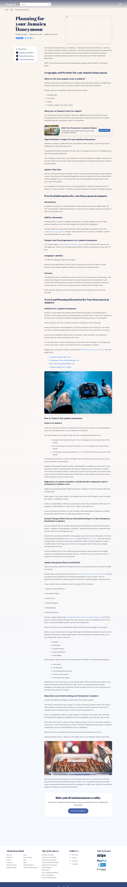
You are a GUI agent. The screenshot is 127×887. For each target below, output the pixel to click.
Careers (8, 860)
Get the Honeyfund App (30, 867)
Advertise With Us (28, 865)
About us (9, 855)
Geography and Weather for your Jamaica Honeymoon (34, 52)
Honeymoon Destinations (22, 9)
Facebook (75, 855)
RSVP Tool (9, 857)
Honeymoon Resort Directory (50, 862)
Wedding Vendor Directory (49, 865)
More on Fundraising (48, 875)
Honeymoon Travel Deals (49, 857)
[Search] (49, 4)
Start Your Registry (78, 811)
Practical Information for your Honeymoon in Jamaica (33, 56)
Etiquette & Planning (47, 855)
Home (6, 9)
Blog (12, 9)
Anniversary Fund (11, 865)
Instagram (75, 864)
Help (24, 860)
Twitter (74, 858)
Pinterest (75, 861)
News (25, 855)
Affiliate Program (11, 867)
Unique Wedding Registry (49, 877)
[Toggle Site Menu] (120, 4)
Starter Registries (47, 867)
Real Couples (45, 870)
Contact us (9, 862)
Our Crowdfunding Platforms (50, 872)
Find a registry (27, 857)
